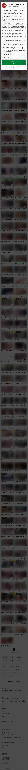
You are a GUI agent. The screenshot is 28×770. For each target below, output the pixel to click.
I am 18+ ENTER (14, 62)
